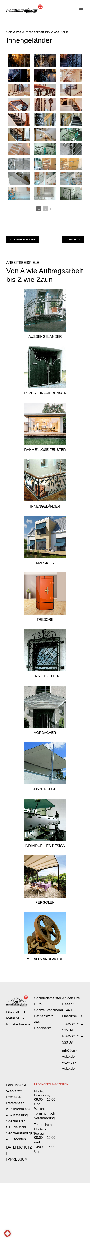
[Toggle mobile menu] (81, 9)
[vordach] (45, 687)
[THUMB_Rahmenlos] (45, 404)
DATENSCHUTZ (19, 1147)
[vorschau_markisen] (45, 518)
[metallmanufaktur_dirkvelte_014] (45, 914)
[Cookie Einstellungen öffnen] (7, 1236)
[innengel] (45, 461)
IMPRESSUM (16, 1159)
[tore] (45, 348)
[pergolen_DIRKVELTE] (45, 857)
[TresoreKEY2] (45, 574)
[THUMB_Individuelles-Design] (45, 801)
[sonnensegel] (45, 744)
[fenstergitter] (45, 631)
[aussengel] (45, 291)
